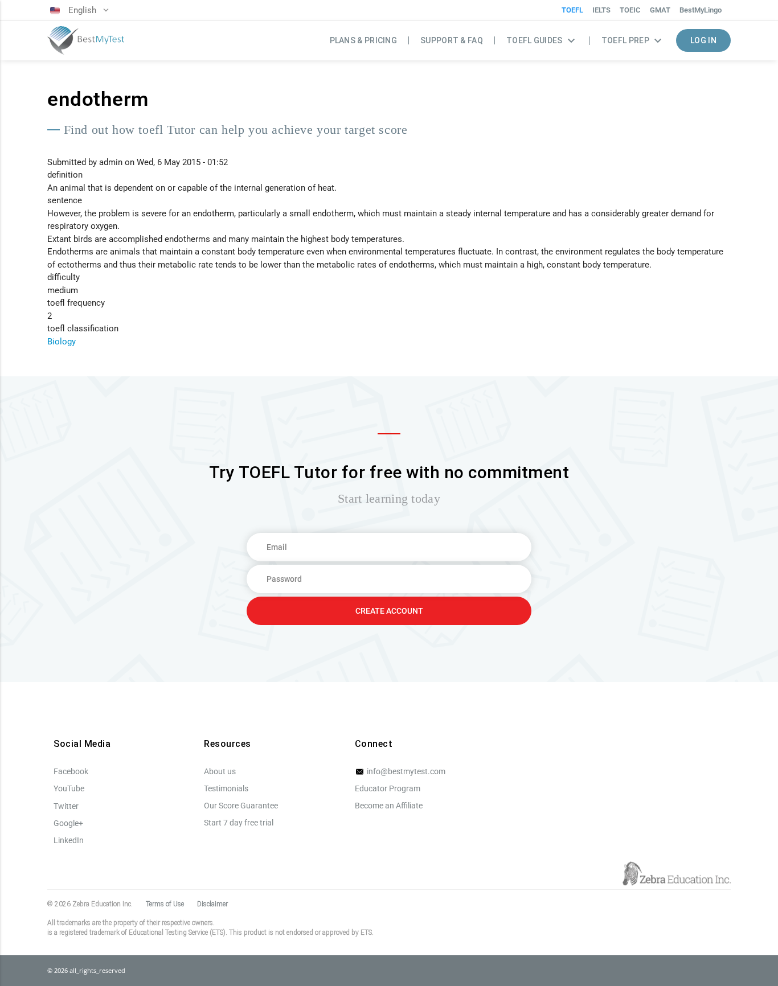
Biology (61, 341)
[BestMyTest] (85, 40)
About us (220, 771)
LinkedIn (69, 840)
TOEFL (572, 10)
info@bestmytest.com (405, 771)
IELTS (601, 10)
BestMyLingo (700, 10)
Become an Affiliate (389, 805)
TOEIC (630, 10)
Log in (703, 40)
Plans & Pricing (364, 40)
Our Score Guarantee (241, 805)
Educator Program (387, 788)
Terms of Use (165, 904)
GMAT (660, 10)
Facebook (71, 771)
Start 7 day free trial (238, 822)
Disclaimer (212, 904)
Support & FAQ (451, 40)
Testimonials (226, 788)
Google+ (68, 823)
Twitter (66, 806)
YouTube (69, 788)
